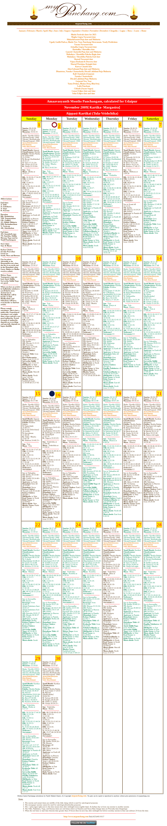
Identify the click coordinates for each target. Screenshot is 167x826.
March (39, 31)
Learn (136, 31)
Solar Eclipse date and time (83, 93)
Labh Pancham (83, 86)
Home (143, 31)
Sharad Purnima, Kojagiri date (84, 64)
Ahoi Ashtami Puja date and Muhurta (83, 69)
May (51, 31)
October (85, 31)
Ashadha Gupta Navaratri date (83, 47)
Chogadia (113, 31)
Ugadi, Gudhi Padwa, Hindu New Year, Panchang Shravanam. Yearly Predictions (83, 42)
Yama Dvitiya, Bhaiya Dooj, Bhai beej (83, 84)
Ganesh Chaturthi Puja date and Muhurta (83, 52)
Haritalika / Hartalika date (84, 49)
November (94, 31)
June (56, 31)
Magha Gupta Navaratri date (83, 37)
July (61, 31)
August (67, 31)
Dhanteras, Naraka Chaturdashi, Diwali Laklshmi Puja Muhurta (83, 71)
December (104, 31)
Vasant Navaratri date (83, 44)
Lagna (122, 31)
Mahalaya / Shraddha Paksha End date (83, 57)
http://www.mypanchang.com (76, 816)
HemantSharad (28, 145)
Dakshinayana (30, 143)
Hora (130, 31)
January (22, 31)
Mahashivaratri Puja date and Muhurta (83, 39)
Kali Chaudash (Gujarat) (83, 74)
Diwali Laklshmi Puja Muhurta (83, 79)
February (31, 31)
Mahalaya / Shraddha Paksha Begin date (83, 54)
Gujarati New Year (83, 81)
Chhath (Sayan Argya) (83, 88)
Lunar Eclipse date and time (83, 91)
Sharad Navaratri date (83, 59)
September (76, 31)
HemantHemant (69, 414)
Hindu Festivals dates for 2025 (83, 34)
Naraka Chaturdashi (83, 76)
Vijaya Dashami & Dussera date (83, 62)
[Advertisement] (18, 11)
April (45, 31)
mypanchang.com (83, 23)
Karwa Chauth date (83, 66)
